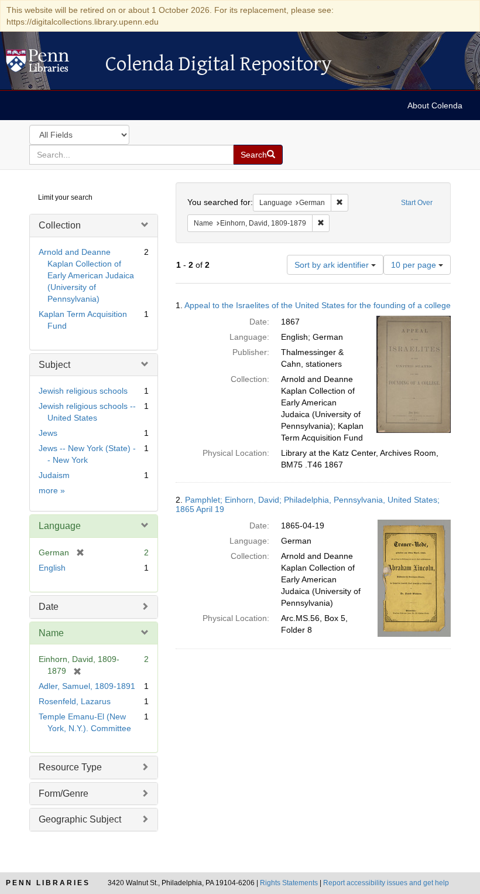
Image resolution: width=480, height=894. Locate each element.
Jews (48, 433)
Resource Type (70, 767)
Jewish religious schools (83, 390)
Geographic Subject (80, 819)
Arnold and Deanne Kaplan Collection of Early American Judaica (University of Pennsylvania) (86, 275)
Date (49, 607)
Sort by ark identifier (332, 264)
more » (52, 490)
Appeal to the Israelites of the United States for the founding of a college (317, 305)
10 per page (414, 264)
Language (60, 526)
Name (51, 633)
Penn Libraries (48, 883)
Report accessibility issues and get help (386, 883)
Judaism (54, 475)
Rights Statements (289, 883)
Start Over (417, 203)
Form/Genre (63, 794)
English (52, 567)
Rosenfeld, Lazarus (75, 701)
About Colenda (434, 105)
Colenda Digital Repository (50, 64)
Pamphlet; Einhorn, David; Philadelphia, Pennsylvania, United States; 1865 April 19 (308, 504)
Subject (54, 365)
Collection (60, 225)
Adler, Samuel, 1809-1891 (87, 686)
